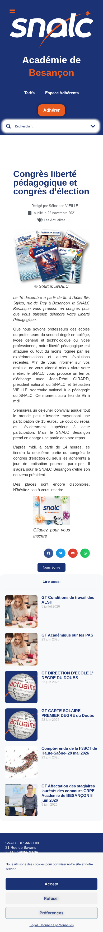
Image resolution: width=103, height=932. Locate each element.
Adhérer (51, 110)
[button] (48, 553)
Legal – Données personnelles (52, 925)
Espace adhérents (62, 93)
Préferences (51, 912)
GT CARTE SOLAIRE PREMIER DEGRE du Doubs (67, 713)
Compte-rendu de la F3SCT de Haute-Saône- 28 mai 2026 (69, 750)
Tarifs (29, 93)
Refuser (51, 898)
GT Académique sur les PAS (67, 635)
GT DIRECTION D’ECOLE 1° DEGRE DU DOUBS (67, 675)
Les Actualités (54, 220)
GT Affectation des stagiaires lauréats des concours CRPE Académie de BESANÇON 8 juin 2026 (68, 793)
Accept (52, 883)
